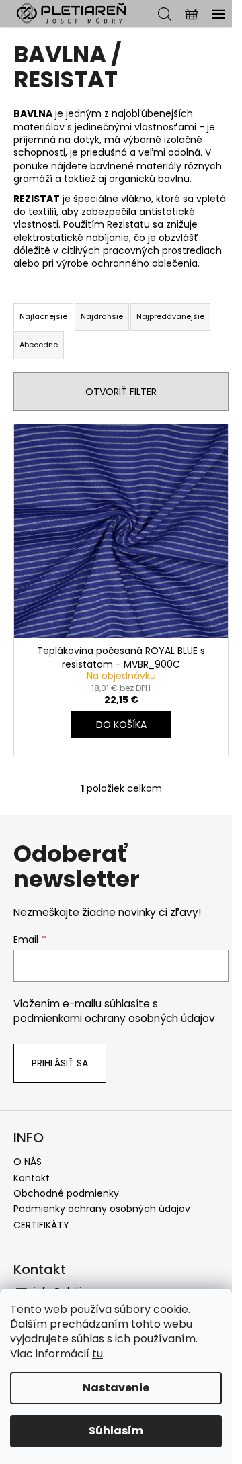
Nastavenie (116, 1388)
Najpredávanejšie (170, 316)
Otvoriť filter (121, 391)
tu (97, 1353)
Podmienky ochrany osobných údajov (101, 1209)
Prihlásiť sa (60, 1063)
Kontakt (31, 1178)
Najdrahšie (102, 316)
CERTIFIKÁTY (41, 1225)
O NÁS (27, 1162)
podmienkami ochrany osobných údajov (114, 1018)
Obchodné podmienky (66, 1193)
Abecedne (38, 344)
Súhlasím (116, 1430)
